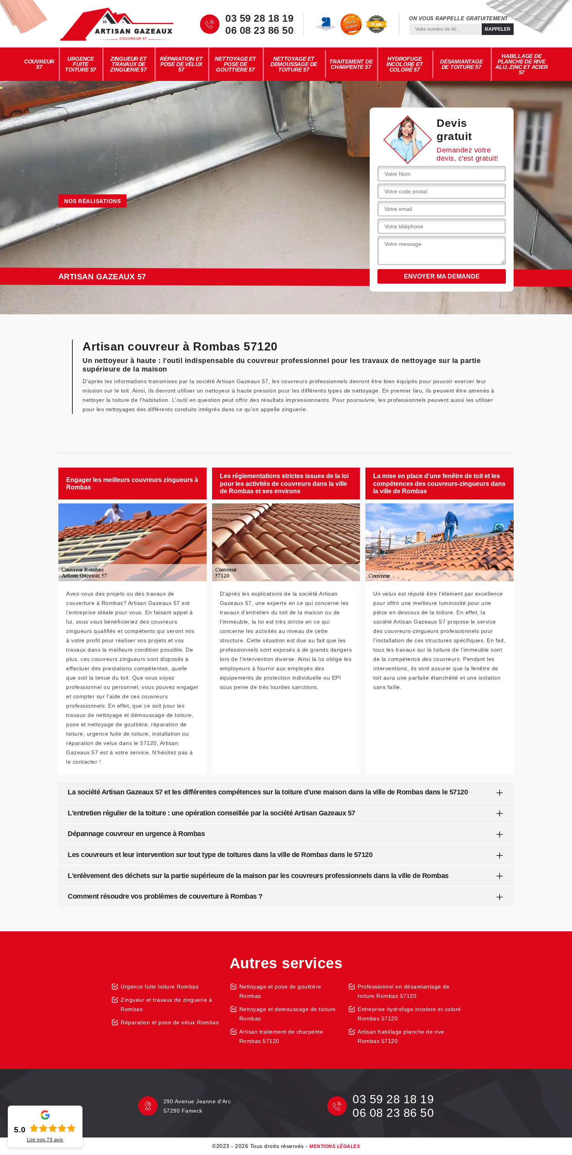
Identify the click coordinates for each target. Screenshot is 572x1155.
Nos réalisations (92, 201)
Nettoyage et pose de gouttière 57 (235, 64)
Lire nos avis (45, 1140)
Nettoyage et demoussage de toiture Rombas (287, 1014)
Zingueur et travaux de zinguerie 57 (128, 64)
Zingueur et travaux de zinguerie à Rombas (166, 1004)
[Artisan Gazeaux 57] (116, 24)
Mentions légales (334, 1146)
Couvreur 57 (39, 64)
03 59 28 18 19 (259, 18)
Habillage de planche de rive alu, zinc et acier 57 (521, 64)
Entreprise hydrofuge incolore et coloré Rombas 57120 (409, 1014)
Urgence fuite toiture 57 (80, 64)
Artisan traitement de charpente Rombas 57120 (281, 1036)
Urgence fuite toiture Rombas (159, 986)
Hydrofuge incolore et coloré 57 (404, 64)
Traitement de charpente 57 (350, 64)
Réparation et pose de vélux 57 (181, 64)
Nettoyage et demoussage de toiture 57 (293, 64)
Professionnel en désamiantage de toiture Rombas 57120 (403, 991)
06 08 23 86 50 (259, 30)
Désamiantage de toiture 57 (461, 64)
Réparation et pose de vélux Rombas (170, 1022)
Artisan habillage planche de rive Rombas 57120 (401, 1036)
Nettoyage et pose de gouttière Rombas (280, 991)
